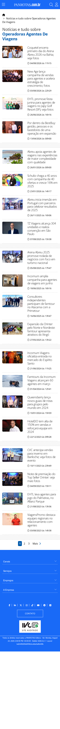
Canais (6, 561)
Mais (36, 543)
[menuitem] (30, 560)
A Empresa (8, 589)
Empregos (8, 580)
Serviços (7, 570)
